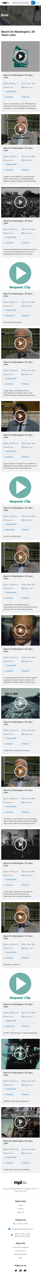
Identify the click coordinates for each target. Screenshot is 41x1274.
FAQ (20, 1258)
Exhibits (20, 1209)
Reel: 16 (26, 97)
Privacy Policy (20, 1251)
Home (20, 1205)
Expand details (11, 91)
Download (9, 97)
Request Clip (10, 315)
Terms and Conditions (20, 1247)
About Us (20, 1212)
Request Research (20, 1254)
